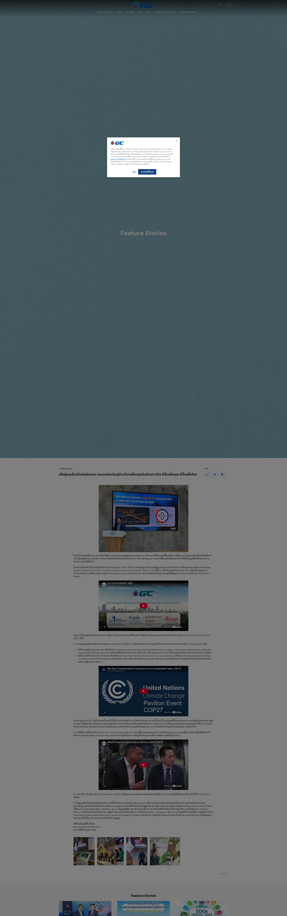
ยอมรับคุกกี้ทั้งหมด (147, 172)
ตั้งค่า (134, 172)
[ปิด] (177, 141)
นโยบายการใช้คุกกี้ (117, 159)
